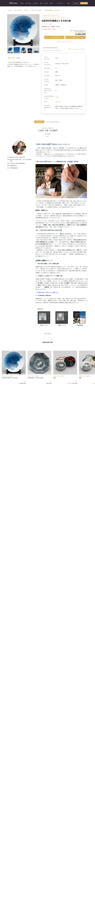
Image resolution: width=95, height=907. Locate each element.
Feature (46, 3)
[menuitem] (22, 3)
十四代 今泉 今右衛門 (36, 10)
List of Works (18, 10)
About (22, 3)
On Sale (26, 10)
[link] (10, 10)
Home (10, 10)
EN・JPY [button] (60, 3)
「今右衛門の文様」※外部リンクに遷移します (47, 292)
